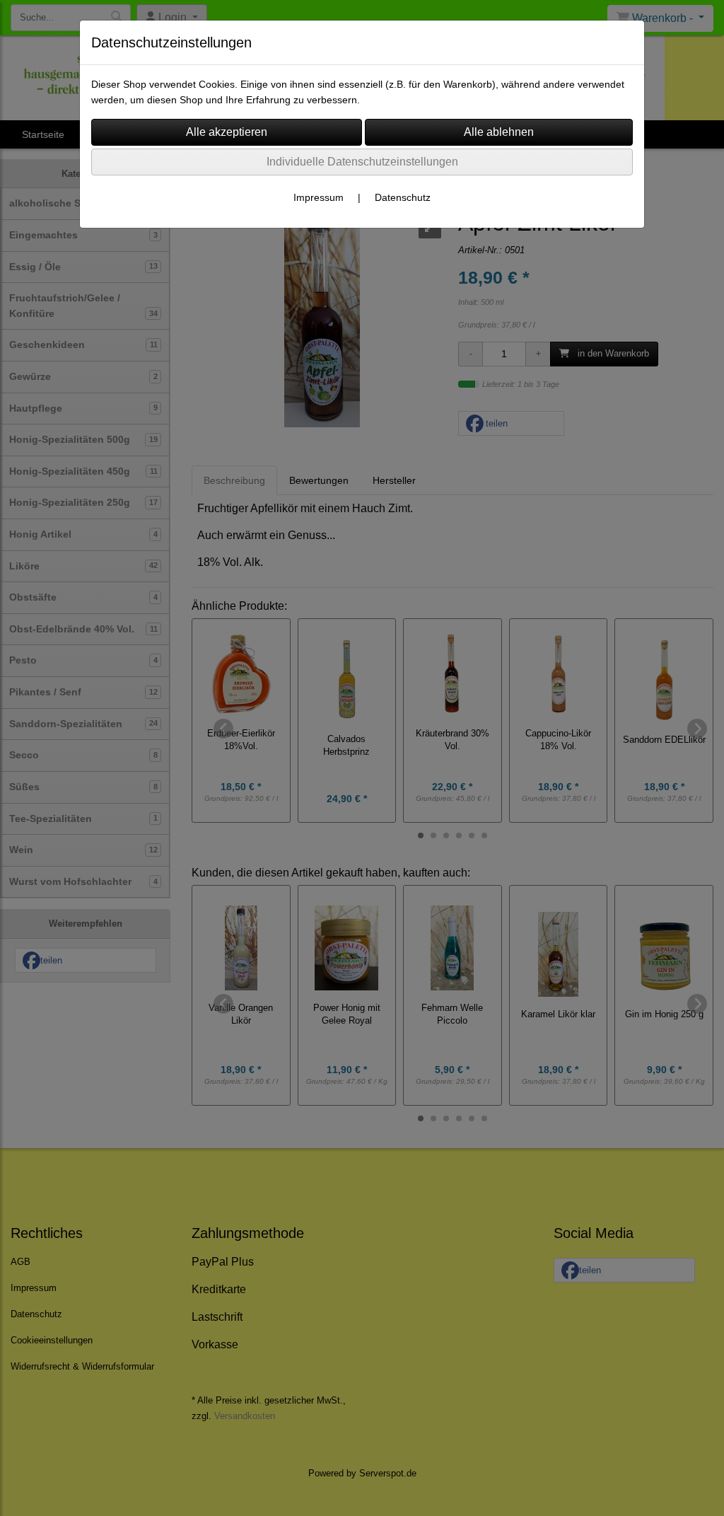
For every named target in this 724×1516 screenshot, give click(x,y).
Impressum (318, 197)
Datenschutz (403, 197)
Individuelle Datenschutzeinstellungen (362, 162)
